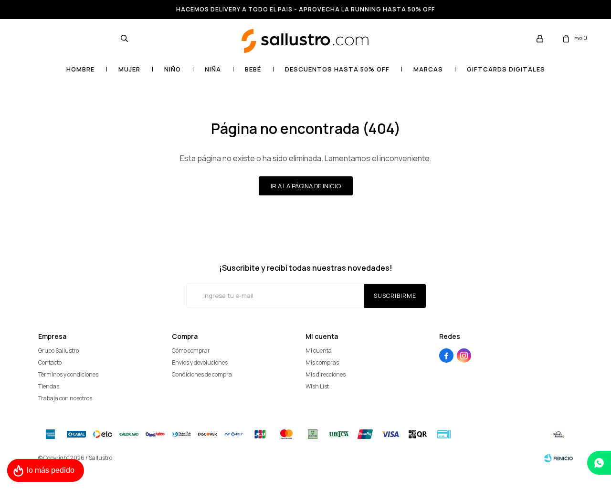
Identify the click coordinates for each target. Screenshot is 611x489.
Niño (172, 69)
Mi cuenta (319, 350)
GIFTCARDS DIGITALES (506, 69)
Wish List (317, 386)
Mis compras (322, 362)
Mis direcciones (326, 374)
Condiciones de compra (202, 374)
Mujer (129, 69)
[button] (124, 38)
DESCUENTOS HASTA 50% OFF (337, 69)
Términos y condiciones (68, 374)
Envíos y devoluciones (200, 362)
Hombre (80, 69)
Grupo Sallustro (58, 350)
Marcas (428, 69)
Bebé (253, 69)
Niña (213, 69)
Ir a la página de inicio (306, 186)
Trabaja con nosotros (65, 398)
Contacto (50, 362)
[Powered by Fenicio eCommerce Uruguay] (558, 458)
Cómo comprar (191, 350)
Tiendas (48, 386)
